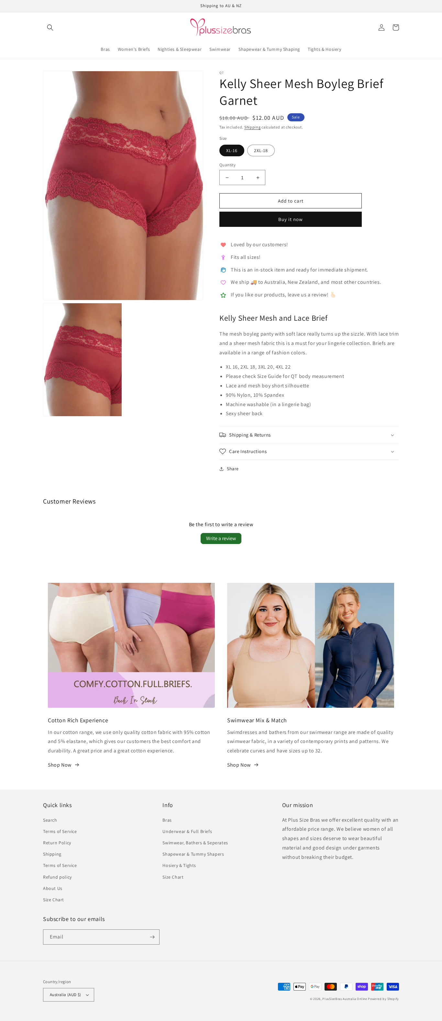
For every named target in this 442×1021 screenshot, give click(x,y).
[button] (50, 27)
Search (50, 820)
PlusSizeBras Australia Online (344, 999)
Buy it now (290, 219)
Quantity (227, 165)
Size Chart (53, 900)
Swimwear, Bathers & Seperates (195, 843)
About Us (52, 888)
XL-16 (232, 150)
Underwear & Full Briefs (187, 831)
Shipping (252, 127)
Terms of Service (60, 831)
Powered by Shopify (383, 999)
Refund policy (57, 877)
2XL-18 (261, 150)
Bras (166, 820)
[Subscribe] (152, 937)
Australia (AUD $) (65, 994)
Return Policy (57, 843)
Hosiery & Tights (179, 865)
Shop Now (60, 764)
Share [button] (233, 469)
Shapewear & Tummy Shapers (193, 854)
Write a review (221, 538)
